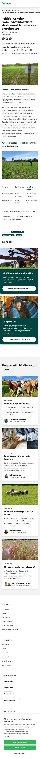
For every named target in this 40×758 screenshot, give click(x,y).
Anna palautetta (7, 625)
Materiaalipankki (7, 621)
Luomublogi (16, 10)
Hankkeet (7, 694)
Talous (4, 649)
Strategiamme (6, 609)
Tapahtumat (8, 687)
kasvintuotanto (17, 232)
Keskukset (5, 613)
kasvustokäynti (8, 235)
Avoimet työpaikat (10, 700)
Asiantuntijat (8, 681)
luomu (19, 235)
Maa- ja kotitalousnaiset (10, 630)
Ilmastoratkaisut (7, 665)
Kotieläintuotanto (7, 661)
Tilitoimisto (5, 653)
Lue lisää (6, 736)
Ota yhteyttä (6, 617)
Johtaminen (5, 644)
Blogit (8, 10)
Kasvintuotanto (7, 657)
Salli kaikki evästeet (20, 742)
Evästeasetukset (20, 753)
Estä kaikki (20, 748)
